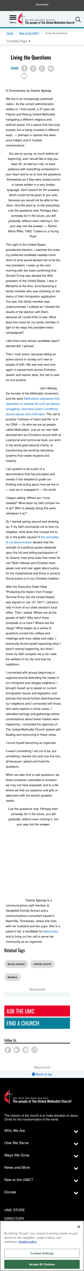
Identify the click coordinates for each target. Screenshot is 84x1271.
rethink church (42, 964)
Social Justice (16, 964)
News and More (17, 1167)
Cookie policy (27, 1242)
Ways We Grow (16, 1155)
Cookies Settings (41, 1253)
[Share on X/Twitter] (33, 68)
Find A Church (22, 1023)
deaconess (50, 931)
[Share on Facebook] (24, 68)
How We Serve (16, 1142)
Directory (14, 1218)
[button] (78, 19)
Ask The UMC (20, 1011)
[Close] (79, 1227)
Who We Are (14, 1130)
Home (9, 33)
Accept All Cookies (42, 1264)
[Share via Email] (24, 76)
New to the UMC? (29, 33)
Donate (10, 1191)
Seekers (12, 977)
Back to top (43, 1074)
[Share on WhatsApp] (42, 68)
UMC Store (14, 1210)
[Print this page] (51, 68)
